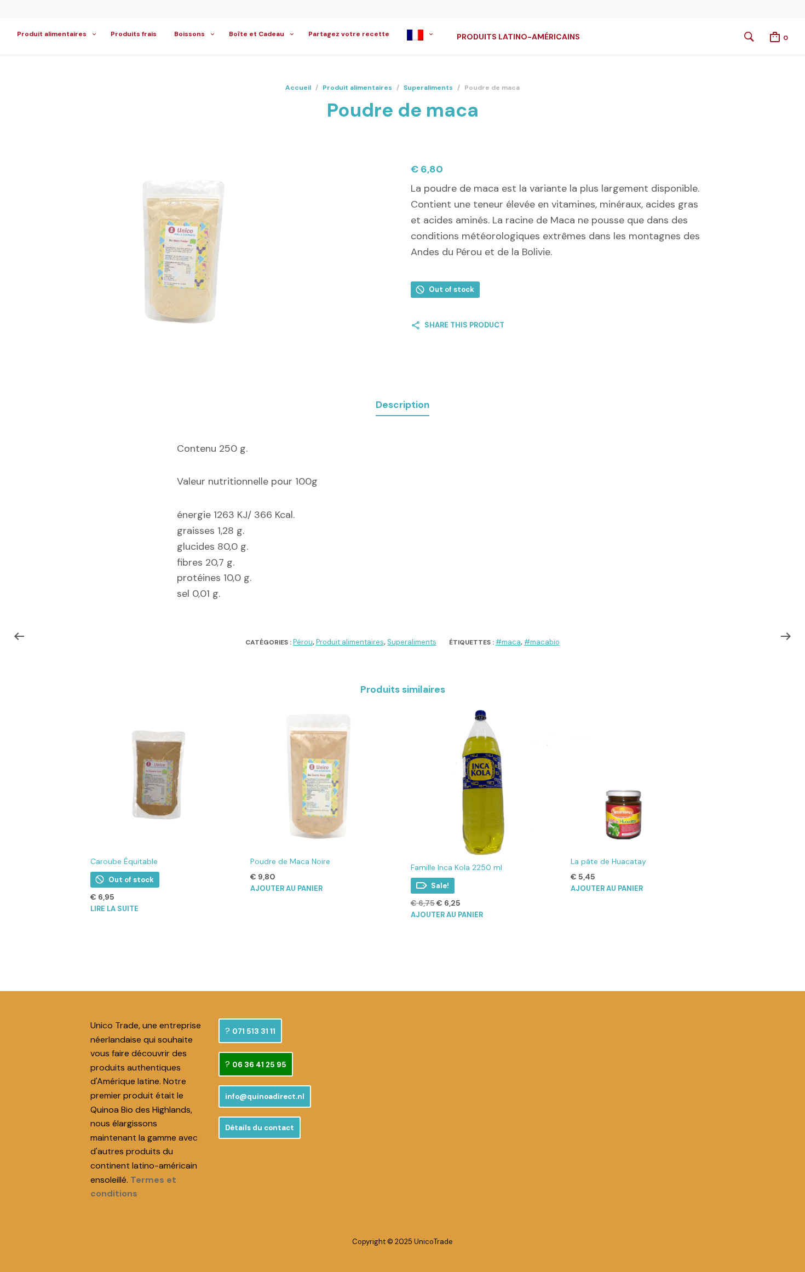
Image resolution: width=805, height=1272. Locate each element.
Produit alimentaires (52, 34)
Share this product (464, 325)
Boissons (189, 34)
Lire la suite (114, 908)
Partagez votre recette (348, 34)
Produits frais (134, 34)
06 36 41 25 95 (259, 1064)
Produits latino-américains (518, 37)
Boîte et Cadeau (256, 34)
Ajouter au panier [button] (286, 888)
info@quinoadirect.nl (264, 1096)
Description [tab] (402, 405)
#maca (508, 642)
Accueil (298, 87)
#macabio (542, 642)
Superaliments (428, 87)
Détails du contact (259, 1127)
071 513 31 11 (253, 1031)
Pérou (303, 642)
